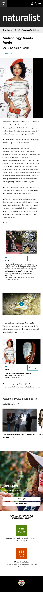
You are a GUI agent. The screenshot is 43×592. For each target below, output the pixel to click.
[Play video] (21, 304)
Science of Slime (16, 187)
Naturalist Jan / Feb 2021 (11, 30)
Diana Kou (9, 53)
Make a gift (22, 499)
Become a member (21, 504)
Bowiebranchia (8, 151)
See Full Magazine (9, 404)
